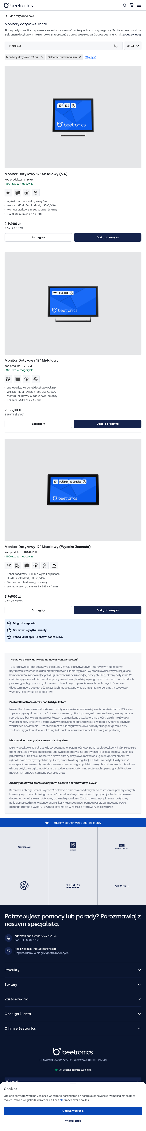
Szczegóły (38, 237)
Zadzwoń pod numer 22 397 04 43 (35, 936)
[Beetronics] (18, 5)
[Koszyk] (131, 5)
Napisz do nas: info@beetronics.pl (35, 948)
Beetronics (60, 1050)
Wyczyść (90, 57)
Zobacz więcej (131, 34)
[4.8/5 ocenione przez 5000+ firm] (56, 1069)
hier (62, 1100)
